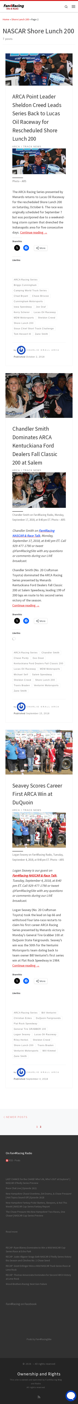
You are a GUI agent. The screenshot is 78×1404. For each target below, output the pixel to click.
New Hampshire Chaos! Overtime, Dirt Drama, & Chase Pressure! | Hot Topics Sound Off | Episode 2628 (38, 1195)
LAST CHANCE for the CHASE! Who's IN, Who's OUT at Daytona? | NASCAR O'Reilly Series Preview (38, 1181)
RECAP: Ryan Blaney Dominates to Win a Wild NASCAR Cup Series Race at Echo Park (35, 1249)
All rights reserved (36, 1387)
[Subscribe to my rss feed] (39, 1397)
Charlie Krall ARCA (42, 350)
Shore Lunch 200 (20, 19)
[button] (39, 161)
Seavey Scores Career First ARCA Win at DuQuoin (37, 794)
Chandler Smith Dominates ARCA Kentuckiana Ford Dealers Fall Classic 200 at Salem (34, 445)
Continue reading (33, 232)
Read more (12, 1231)
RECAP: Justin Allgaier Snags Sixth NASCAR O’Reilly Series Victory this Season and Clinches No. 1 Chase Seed (38, 1258)
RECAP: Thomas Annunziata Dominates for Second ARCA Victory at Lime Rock (38, 1276)
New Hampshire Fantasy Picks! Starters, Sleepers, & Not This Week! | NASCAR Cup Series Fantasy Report (36, 1204)
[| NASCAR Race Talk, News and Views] (14, 6)
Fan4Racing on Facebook (21, 1304)
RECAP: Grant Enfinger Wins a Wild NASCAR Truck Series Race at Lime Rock (38, 1267)
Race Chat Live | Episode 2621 (21, 1188)
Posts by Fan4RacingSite (39, 1339)
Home (6, 19)
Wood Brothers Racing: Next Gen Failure (26, 1284)
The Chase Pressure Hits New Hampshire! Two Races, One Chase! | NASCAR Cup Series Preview (35, 1213)
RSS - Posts (14, 1160)
